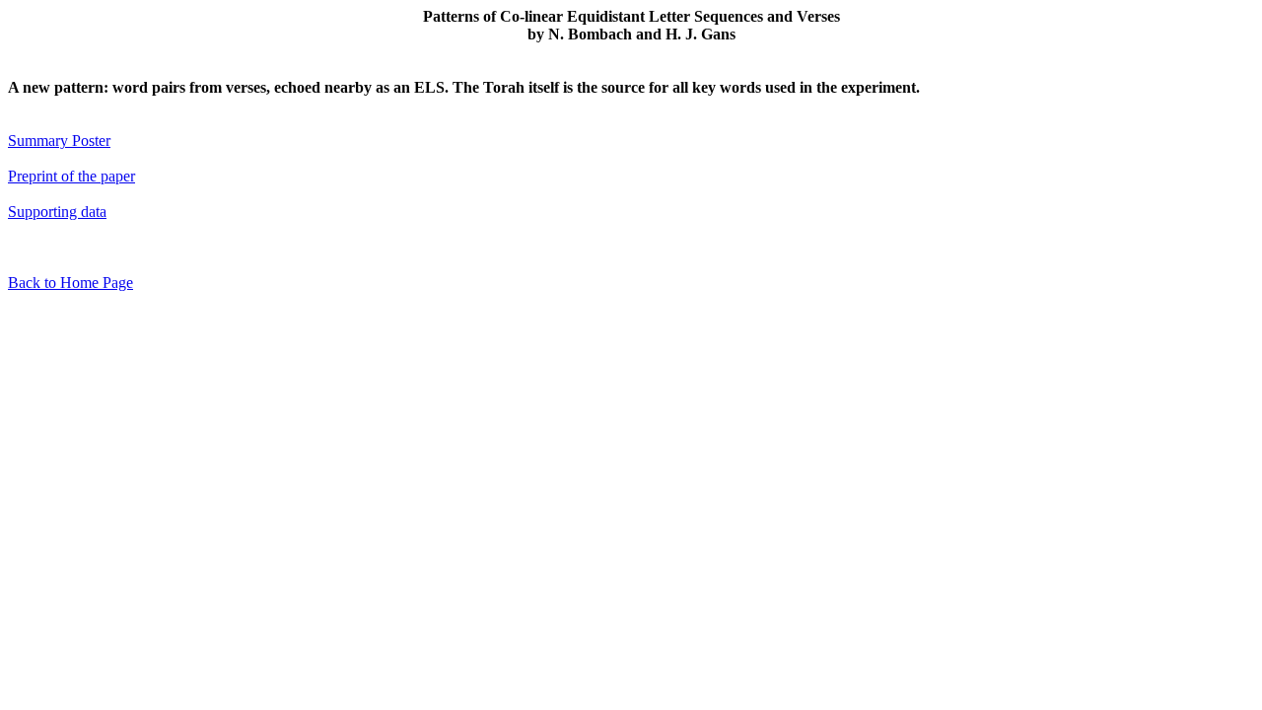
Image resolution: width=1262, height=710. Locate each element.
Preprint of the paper (71, 176)
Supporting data (57, 211)
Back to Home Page (70, 282)
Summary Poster (59, 140)
